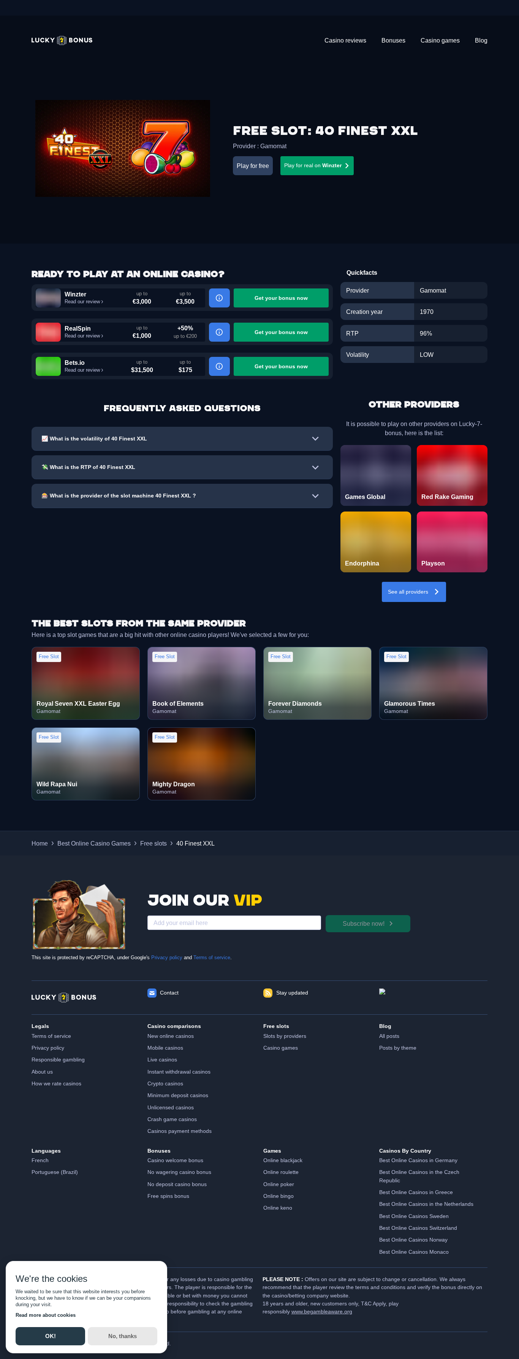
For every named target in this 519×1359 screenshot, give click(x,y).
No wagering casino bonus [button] (179, 1172)
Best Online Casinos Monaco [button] (414, 1252)
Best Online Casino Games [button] (94, 843)
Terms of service (211, 957)
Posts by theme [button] (397, 1048)
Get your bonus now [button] (281, 298)
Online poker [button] (278, 1184)
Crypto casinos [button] (165, 1083)
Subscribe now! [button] (364, 923)
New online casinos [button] (170, 1036)
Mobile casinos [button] (165, 1048)
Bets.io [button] (75, 362)
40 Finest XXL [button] (195, 843)
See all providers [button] (408, 592)
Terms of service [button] (51, 1036)
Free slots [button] (153, 843)
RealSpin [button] (78, 328)
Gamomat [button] (273, 146)
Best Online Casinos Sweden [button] (414, 1216)
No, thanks (122, 1336)
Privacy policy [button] (48, 1048)
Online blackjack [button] (282, 1160)
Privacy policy (166, 957)
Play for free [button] (253, 165)
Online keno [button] (277, 1208)
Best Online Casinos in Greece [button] (416, 1192)
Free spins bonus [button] (168, 1196)
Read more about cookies (46, 1315)
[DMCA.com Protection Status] (433, 997)
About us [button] (42, 1072)
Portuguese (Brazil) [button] (55, 1172)
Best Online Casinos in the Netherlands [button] (426, 1204)
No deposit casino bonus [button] (177, 1184)
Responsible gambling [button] (58, 1059)
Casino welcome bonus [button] (175, 1160)
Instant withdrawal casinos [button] (178, 1072)
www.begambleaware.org (321, 1311)
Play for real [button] (313, 165)
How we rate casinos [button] (56, 1083)
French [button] (40, 1160)
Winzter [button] (75, 294)
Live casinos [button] (162, 1059)
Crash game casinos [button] (172, 1119)
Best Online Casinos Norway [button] (413, 1240)
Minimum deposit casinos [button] (177, 1095)
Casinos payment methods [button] (179, 1131)
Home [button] (40, 843)
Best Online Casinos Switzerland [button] (418, 1228)
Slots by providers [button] (284, 1036)
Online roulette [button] (281, 1172)
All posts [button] (389, 1036)
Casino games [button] (280, 1048)
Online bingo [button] (278, 1196)
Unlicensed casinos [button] (170, 1107)
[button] (62, 40)
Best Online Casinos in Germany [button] (418, 1160)
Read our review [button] (82, 301)
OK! (50, 1336)
